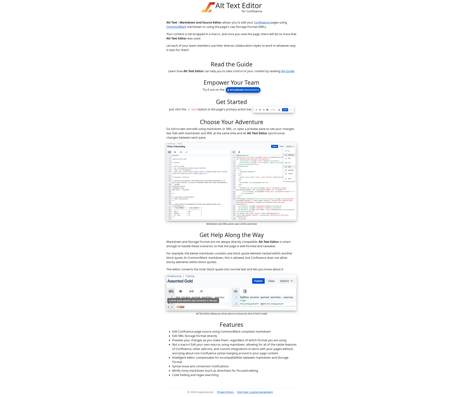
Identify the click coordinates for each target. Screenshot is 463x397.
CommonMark (176, 27)
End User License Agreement (255, 392)
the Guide (287, 71)
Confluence (262, 22)
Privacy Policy (225, 392)
